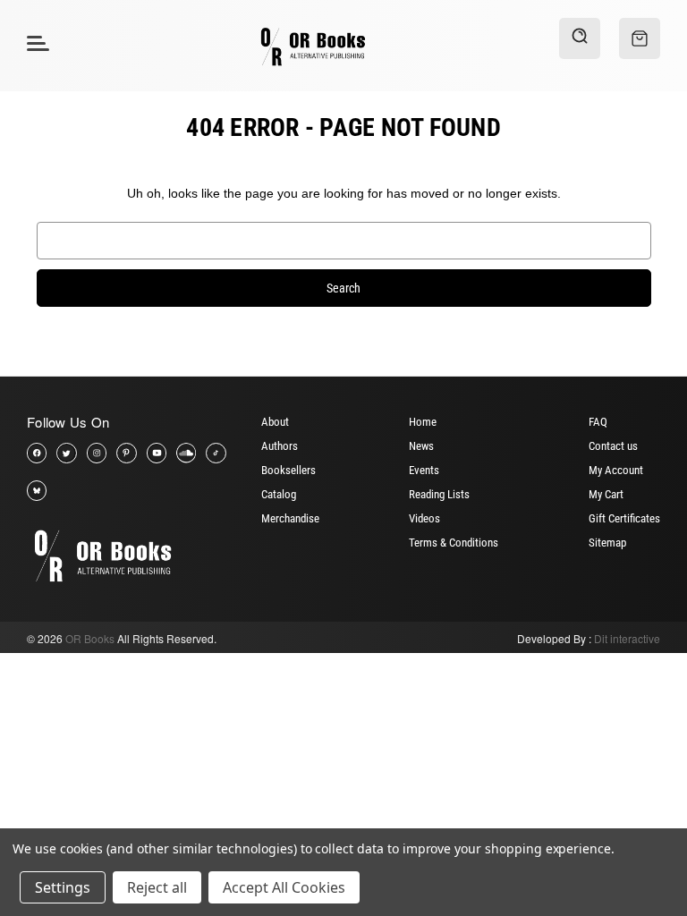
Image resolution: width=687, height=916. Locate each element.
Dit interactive (627, 638)
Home (423, 421)
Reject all (157, 887)
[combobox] (344, 240)
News (421, 446)
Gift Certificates (624, 518)
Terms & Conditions (453, 542)
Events (424, 470)
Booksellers (288, 470)
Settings (62, 887)
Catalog (278, 494)
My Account (616, 470)
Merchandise (290, 518)
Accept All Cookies (284, 887)
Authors (279, 446)
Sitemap (607, 542)
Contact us (613, 446)
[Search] (579, 38)
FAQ (598, 421)
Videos (424, 518)
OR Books (89, 638)
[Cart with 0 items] (639, 38)
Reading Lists (439, 494)
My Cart (606, 494)
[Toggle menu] (35, 42)
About (275, 421)
